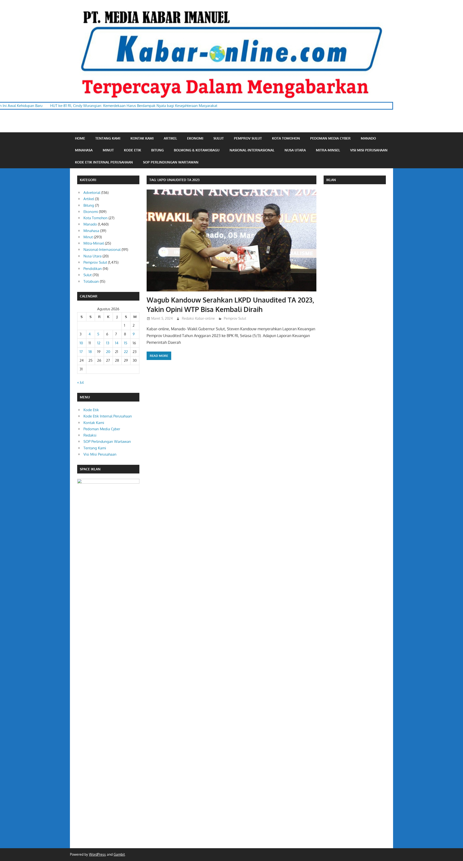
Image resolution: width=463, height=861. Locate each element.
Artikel (170, 138)
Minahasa (84, 150)
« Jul (80, 382)
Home (80, 138)
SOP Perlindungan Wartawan (170, 162)
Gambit (119, 854)
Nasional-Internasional (252, 150)
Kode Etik (132, 150)
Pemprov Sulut (248, 138)
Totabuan (91, 281)
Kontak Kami (142, 138)
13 (107, 343)
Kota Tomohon (286, 138)
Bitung (157, 150)
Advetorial (91, 192)
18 (90, 351)
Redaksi (89, 435)
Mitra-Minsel (328, 150)
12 (98, 343)
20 (108, 351)
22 (126, 351)
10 (81, 343)
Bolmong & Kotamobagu (196, 150)
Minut (108, 150)
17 (81, 351)
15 (125, 343)
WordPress (97, 854)
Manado (368, 138)
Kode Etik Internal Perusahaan (104, 162)
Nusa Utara (295, 150)
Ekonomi (195, 138)
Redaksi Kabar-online (198, 318)
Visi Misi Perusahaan (369, 150)
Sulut (218, 138)
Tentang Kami (107, 138)
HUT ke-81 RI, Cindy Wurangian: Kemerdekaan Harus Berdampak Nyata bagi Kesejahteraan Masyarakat (99, 105)
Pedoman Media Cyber (330, 138)
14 (116, 343)
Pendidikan (92, 268)
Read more (159, 356)
